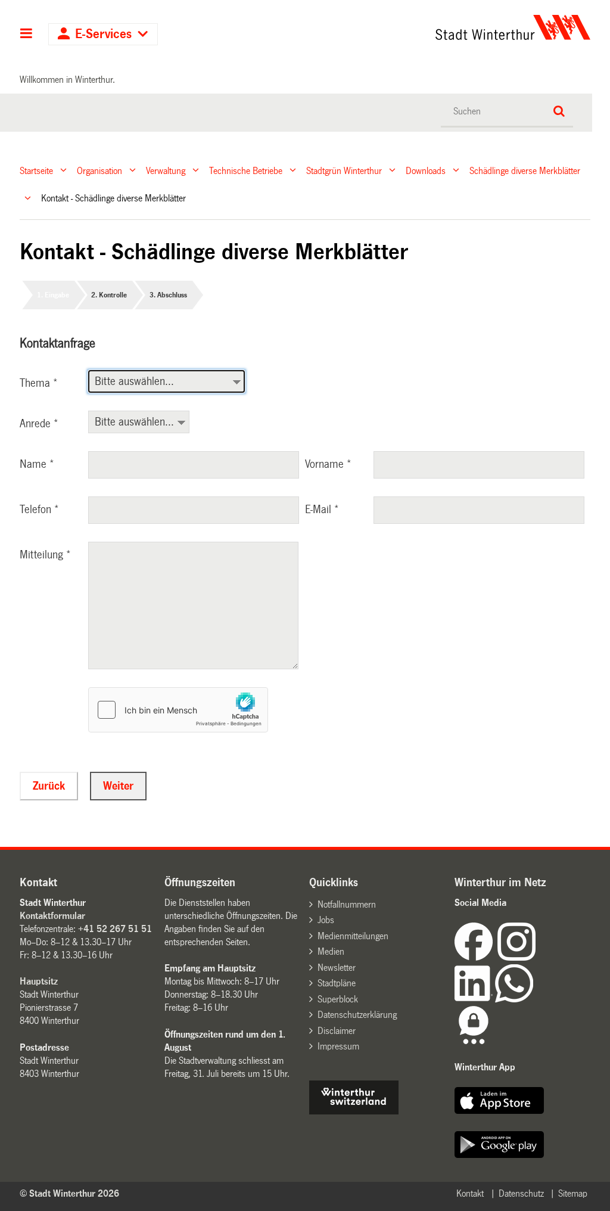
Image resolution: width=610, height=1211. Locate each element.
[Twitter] (537, 957)
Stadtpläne (337, 983)
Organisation (99, 170)
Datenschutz (521, 1193)
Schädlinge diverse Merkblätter (524, 170)
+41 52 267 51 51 (115, 929)
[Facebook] (476, 957)
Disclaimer (337, 1031)
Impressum (338, 1046)
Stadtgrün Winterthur (344, 170)
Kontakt (470, 1193)
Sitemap (572, 1193)
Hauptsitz (39, 981)
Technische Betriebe (245, 170)
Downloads (426, 170)
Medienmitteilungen (353, 936)
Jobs (326, 920)
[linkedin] (475, 999)
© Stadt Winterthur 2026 (69, 1193)
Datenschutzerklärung (357, 1015)
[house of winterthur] (354, 1111)
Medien (331, 951)
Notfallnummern (347, 904)
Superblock (338, 999)
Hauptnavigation (26, 34)
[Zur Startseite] (439, 27)
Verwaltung (165, 170)
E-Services (103, 34)
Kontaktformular (52, 916)
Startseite (36, 170)
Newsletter (337, 967)
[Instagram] (516, 957)
